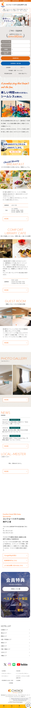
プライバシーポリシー (6, 673)
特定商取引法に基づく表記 (7, 680)
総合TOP (5, 0)
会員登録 (8, 67)
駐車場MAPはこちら (10, 560)
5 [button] (18, 154)
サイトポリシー (5, 676)
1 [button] (12, 154)
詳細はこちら (15, 589)
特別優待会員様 (8, 73)
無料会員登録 (16, 0)
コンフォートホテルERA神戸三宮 (16, 5)
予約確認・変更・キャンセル (16, 70)
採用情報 (11, 683)
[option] (15, 20)
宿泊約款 (18, 670)
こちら (25, 10)
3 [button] (15, 154)
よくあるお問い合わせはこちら (13, 565)
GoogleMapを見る (10, 555)
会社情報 (18, 680)
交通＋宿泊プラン (22, 73)
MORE (6, 219)
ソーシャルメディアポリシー (23, 673)
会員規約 (4, 670)
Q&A (11, 707)
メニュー (4, 707)
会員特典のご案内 (15, 63)
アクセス (19, 707)
